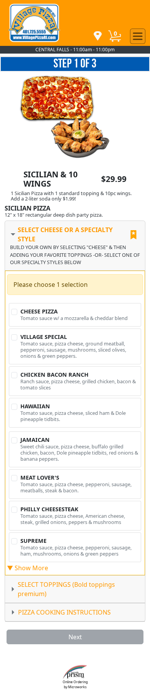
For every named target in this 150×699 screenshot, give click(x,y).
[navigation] (98, 36)
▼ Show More (27, 568)
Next (75, 637)
